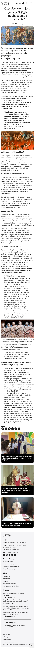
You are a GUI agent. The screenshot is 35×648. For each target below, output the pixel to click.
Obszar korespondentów (9, 642)
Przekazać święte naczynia (11, 566)
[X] (2, 428)
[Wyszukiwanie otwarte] (26, 3)
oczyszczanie (20, 187)
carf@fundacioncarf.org (10, 540)
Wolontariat (6, 578)
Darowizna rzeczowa (9, 564)
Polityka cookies (7, 639)
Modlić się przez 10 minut (10, 586)
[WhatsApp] (15, 428)
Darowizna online (8, 561)
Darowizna (19, 3)
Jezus (21, 215)
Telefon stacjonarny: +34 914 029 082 (14, 542)
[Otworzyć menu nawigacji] (31, 3)
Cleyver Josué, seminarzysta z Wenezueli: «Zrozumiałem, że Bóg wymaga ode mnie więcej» (17, 458)
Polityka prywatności (8, 637)
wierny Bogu (14, 381)
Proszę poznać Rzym (9, 583)
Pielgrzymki (6, 576)
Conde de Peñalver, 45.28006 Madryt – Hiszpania (11, 548)
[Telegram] (19, 428)
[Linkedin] (12, 428)
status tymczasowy (18, 98)
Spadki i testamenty (9, 569)
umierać (11, 62)
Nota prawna (6, 634)
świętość (4, 68)
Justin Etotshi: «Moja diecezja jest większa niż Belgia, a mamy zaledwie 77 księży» (16, 490)
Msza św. (5, 581)
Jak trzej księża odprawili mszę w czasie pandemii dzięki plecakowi (16, 524)
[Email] (9, 428)
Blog (21, 24)
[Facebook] (6, 428)
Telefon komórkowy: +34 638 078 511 (14, 545)
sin (22, 201)
